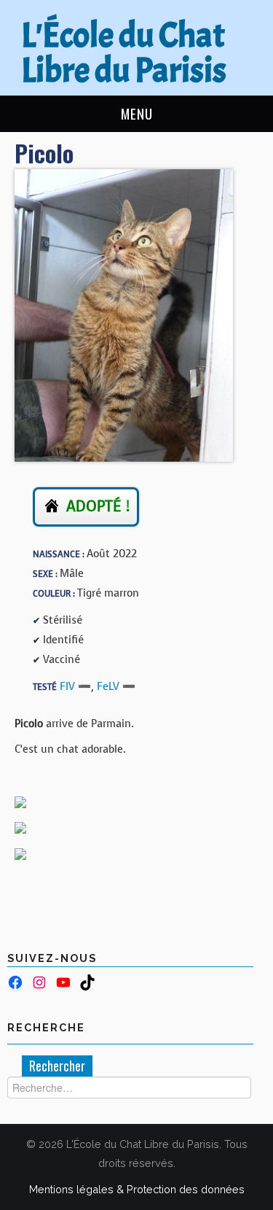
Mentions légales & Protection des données (137, 1189)
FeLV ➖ (116, 686)
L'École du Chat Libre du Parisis (123, 53)
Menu (137, 113)
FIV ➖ (75, 686)
